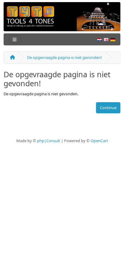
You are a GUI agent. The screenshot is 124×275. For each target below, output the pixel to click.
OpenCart (99, 140)
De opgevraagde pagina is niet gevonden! (64, 57)
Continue (108, 107)
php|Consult (48, 140)
